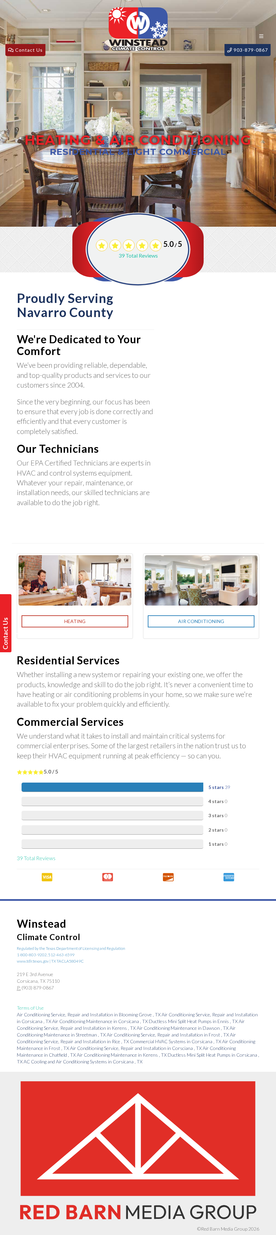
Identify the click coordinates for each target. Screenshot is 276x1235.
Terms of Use (30, 1008)
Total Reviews (138, 255)
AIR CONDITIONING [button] (201, 621)
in (89, 1014)
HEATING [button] (74, 621)
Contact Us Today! (6, 633)
